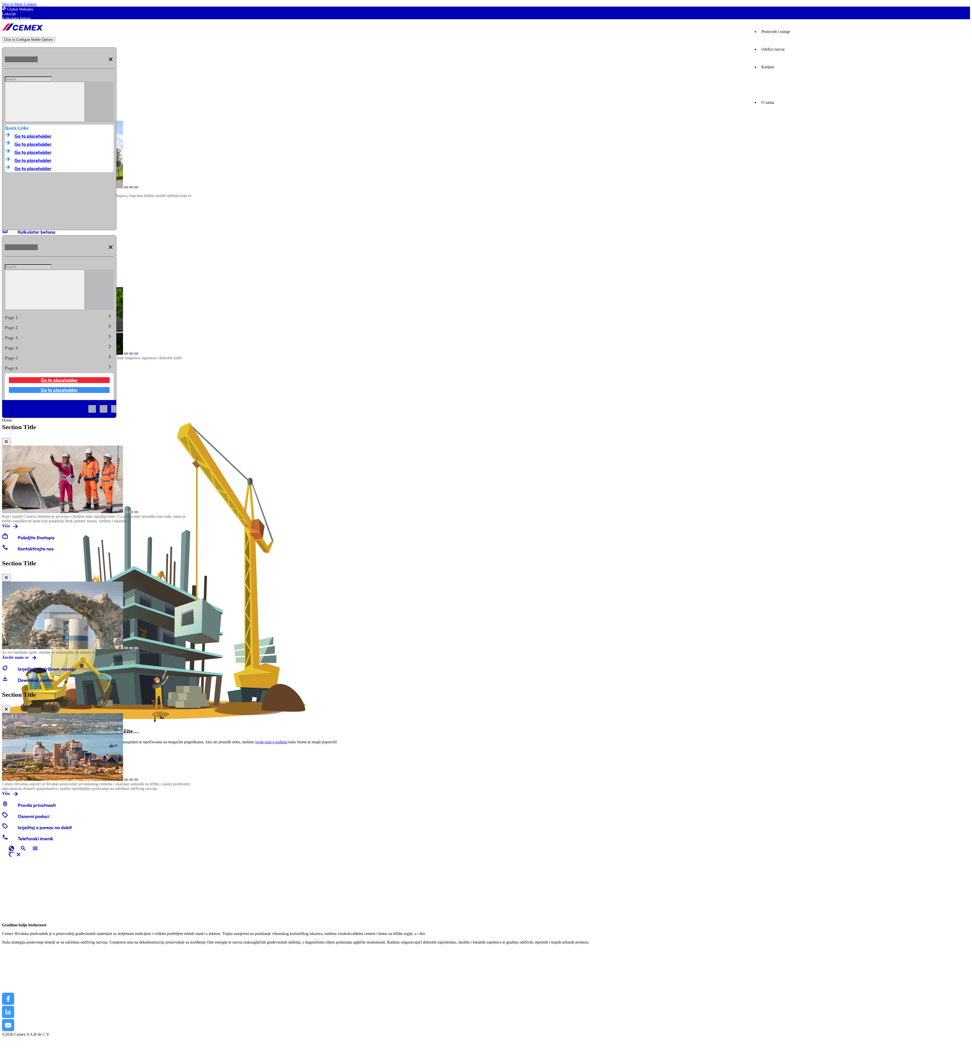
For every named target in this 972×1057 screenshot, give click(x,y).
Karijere (767, 67)
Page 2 (59, 327)
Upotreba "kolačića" (18, 1052)
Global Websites (20, 9)
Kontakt (10, 987)
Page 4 (59, 347)
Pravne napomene (16, 1043)
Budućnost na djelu (21, 958)
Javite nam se (15, 657)
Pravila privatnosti (16, 1048)
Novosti (9, 973)
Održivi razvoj (772, 49)
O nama (10, 980)
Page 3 (59, 337)
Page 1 (59, 316)
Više (6, 525)
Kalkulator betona (16, 18)
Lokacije (9, 14)
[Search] (45, 102)
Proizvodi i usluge (775, 31)
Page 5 (59, 357)
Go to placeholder (33, 136)
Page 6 (59, 367)
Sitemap (8, 1039)
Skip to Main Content (19, 4)
